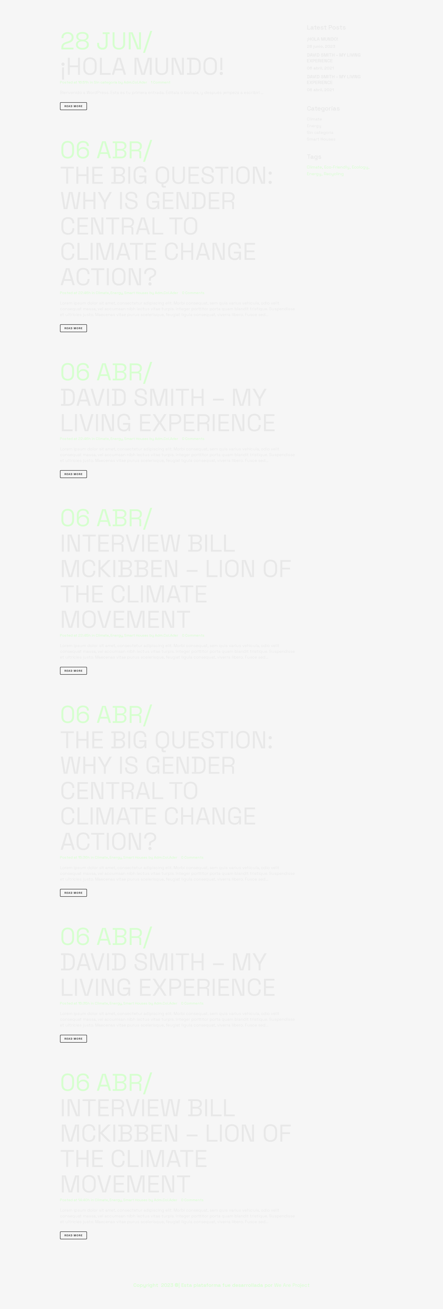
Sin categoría (105, 82)
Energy (117, 292)
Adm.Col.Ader (135, 82)
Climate (102, 292)
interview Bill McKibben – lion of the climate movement (176, 581)
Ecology (360, 167)
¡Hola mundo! (142, 66)
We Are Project (292, 1285)
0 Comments (193, 292)
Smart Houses (136, 292)
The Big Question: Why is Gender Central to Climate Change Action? (166, 226)
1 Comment (161, 82)
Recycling (334, 173)
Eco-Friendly (337, 167)
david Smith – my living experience (168, 410)
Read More (73, 106)
